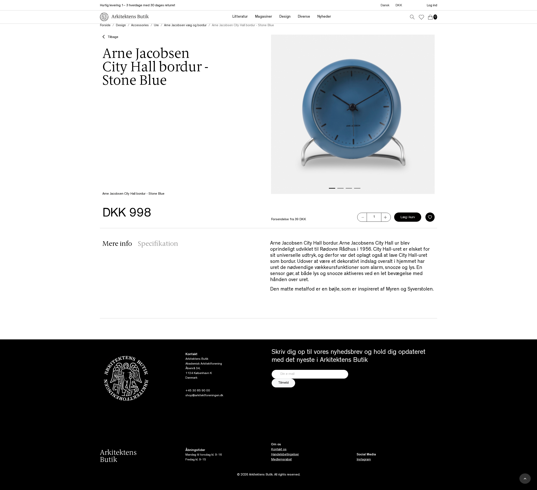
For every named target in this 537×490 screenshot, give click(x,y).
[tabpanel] (352, 271)
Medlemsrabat (281, 459)
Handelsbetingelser (285, 454)
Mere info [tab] (117, 244)
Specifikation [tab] (158, 244)
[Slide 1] (332, 188)
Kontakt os (279, 449)
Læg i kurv (407, 217)
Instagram (364, 459)
